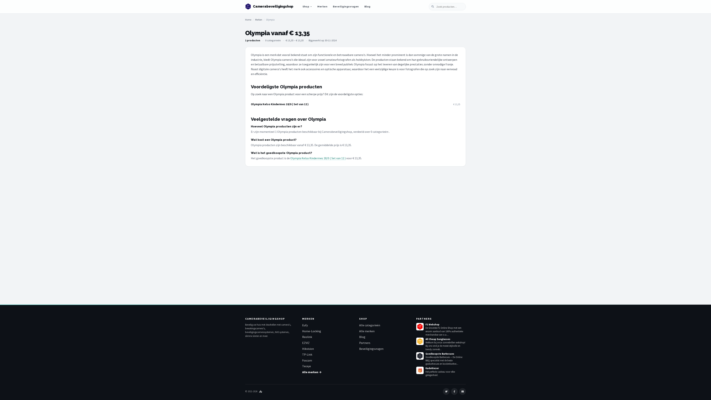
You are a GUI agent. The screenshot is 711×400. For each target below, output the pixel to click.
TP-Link (307, 354)
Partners (364, 343)
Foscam (307, 360)
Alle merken (367, 331)
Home (248, 19)
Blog (367, 6)
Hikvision (308, 349)
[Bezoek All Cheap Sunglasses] (420, 341)
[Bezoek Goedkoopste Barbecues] (420, 356)
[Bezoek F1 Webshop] (420, 326)
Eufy (305, 325)
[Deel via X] (446, 391)
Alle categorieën (369, 325)
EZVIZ (306, 343)
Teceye (306, 366)
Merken (322, 6)
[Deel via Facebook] (454, 391)
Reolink (307, 337)
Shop (306, 6)
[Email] (462, 391)
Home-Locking (311, 331)
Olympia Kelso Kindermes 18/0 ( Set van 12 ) (280, 104)
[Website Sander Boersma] (260, 391)
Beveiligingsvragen (346, 6)
